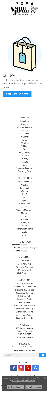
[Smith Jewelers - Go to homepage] (24, 11)
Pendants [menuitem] (25, 136)
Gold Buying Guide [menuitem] (24, 318)
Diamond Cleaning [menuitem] (24, 308)
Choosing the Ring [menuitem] (24, 292)
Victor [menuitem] (24, 235)
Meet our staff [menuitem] (24, 270)
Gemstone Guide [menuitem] (24, 299)
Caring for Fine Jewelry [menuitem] (24, 305)
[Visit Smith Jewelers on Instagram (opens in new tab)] (21, 368)
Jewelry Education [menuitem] (24, 283)
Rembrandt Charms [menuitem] (24, 228)
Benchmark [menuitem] (24, 188)
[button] (17, 3)
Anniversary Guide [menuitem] (24, 314)
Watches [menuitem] (24, 143)
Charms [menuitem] (24, 124)
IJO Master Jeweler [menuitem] (24, 263)
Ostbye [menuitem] (24, 219)
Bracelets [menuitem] (24, 121)
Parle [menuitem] (24, 225)
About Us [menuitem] (24, 260)
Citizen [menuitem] (24, 191)
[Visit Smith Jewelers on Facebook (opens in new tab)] (13, 368)
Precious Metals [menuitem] (24, 302)
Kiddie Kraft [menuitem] (24, 203)
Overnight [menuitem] (24, 222)
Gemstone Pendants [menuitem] (24, 168)
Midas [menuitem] (24, 216)
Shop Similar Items (17, 93)
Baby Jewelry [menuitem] (24, 152)
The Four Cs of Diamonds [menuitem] (24, 286)
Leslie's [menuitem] (24, 206)
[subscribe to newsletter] (42, 355)
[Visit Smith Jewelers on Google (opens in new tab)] (35, 368)
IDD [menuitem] (24, 197)
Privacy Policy (35, 378)
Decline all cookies (15, 387)
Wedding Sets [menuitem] (24, 171)
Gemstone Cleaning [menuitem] (24, 311)
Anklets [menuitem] (24, 161)
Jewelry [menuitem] (24, 158)
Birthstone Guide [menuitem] (24, 296)
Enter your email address (24, 350)
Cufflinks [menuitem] (24, 146)
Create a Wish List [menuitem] (24, 266)
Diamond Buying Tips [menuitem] (24, 289)
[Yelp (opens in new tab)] (28, 368)
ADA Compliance (24, 273)
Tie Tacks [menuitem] (25, 155)
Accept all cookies (33, 387)
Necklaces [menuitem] (24, 133)
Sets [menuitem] (25, 164)
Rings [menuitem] (24, 139)
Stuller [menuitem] (24, 231)
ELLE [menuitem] (24, 194)
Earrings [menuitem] (24, 130)
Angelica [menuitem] (24, 184)
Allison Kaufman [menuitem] (25, 181)
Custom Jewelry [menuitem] (24, 127)
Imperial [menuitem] (24, 200)
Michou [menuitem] (24, 213)
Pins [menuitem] (24, 149)
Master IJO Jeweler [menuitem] (24, 209)
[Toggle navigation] (4, 15)
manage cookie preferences (23, 381)
